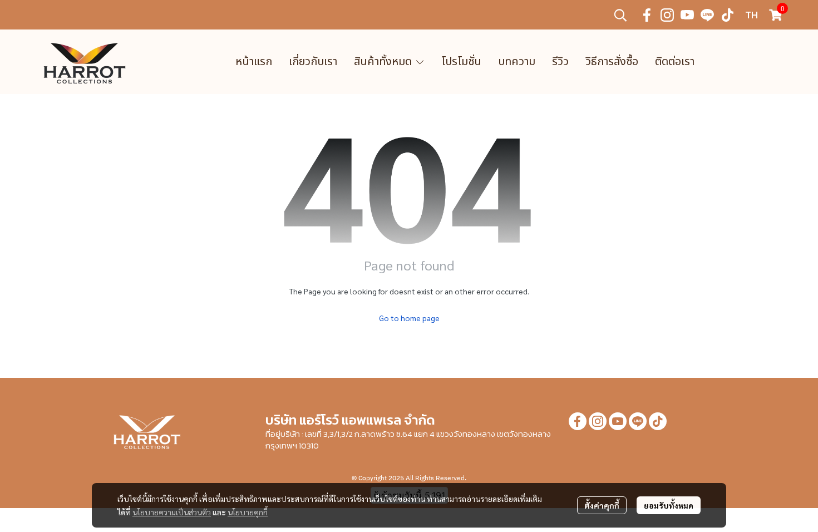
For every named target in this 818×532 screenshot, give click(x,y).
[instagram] (667, 15)
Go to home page (409, 318)
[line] (707, 15)
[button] (620, 15)
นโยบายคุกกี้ (248, 512)
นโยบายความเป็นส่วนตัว (171, 512)
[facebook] (647, 15)
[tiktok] (727, 15)
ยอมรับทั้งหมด (668, 505)
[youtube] (687, 15)
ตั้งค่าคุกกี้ (601, 505)
